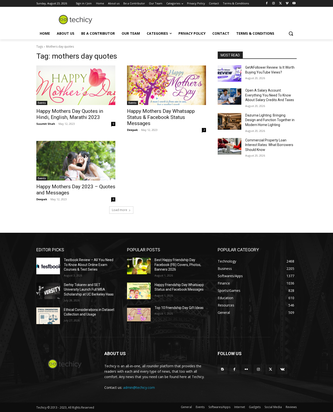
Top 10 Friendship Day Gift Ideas (179, 308)
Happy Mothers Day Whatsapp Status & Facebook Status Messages (161, 117)
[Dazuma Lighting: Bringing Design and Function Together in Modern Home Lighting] (229, 121)
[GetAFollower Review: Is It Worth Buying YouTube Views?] (229, 73)
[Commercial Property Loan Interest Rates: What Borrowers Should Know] (229, 146)
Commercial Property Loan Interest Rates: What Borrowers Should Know (269, 145)
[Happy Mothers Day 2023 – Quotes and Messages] (75, 160)
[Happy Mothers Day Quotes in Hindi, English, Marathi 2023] (75, 85)
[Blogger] (222, 369)
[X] (280, 3)
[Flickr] (246, 369)
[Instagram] (273, 3)
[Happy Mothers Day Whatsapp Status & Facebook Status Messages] (166, 85)
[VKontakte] (282, 369)
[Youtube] (294, 3)
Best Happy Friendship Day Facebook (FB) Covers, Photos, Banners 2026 (178, 264)
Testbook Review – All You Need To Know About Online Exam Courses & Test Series (88, 264)
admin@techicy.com (139, 387)
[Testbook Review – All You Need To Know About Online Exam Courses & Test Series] (48, 266)
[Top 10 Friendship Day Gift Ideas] (139, 314)
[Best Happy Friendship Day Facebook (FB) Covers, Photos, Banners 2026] (139, 266)
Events (42, 103)
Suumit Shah (45, 124)
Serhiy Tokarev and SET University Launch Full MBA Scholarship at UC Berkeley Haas (89, 289)
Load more (119, 210)
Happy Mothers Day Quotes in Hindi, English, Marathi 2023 (69, 114)
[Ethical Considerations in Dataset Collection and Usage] (48, 315)
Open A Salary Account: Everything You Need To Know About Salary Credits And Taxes (269, 95)
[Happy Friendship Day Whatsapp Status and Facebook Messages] (139, 291)
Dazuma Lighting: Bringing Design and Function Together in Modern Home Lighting (269, 120)
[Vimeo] (287, 3)
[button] (291, 33)
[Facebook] (267, 3)
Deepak (132, 130)
